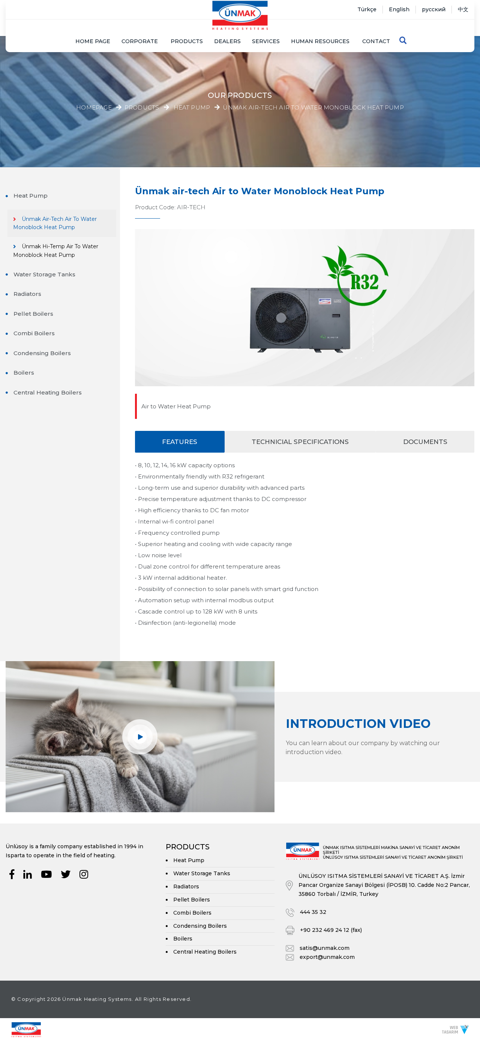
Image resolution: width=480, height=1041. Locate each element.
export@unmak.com (327, 957)
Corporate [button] (140, 41)
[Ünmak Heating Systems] (240, 15)
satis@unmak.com (325, 948)
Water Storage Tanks (44, 274)
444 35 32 (313, 912)
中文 (463, 9)
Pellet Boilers (33, 313)
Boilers (24, 372)
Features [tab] (179, 442)
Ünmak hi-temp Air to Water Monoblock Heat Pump (55, 250)
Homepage (94, 107)
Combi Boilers (34, 333)
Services (266, 41)
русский (434, 9)
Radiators (27, 293)
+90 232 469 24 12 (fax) (331, 930)
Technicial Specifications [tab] (300, 442)
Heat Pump (192, 107)
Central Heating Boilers (48, 392)
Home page (92, 41)
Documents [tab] (425, 442)
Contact (376, 41)
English (399, 9)
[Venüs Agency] (455, 1029)
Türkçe (366, 9)
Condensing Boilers (42, 353)
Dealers (227, 41)
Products (187, 41)
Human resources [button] (320, 41)
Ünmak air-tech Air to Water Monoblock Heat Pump (313, 107)
